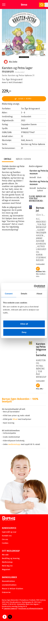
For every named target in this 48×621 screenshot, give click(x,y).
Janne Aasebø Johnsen (41, 241)
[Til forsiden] (24, 5)
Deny (24, 332)
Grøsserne (6, 592)
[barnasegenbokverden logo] (8, 518)
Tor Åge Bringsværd (12, 79)
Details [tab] (24, 294)
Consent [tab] (9, 294)
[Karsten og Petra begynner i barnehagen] (30, 344)
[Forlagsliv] (10, 618)
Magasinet (6, 569)
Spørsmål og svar (9, 532)
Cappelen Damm (29, 124)
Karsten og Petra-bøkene (20, 75)
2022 (23, 120)
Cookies (5, 543)
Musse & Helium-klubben (12, 589)
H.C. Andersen (41, 220)
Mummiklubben (8, 581)
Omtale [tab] (7, 159)
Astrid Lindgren (41, 248)
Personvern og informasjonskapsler (30, 608)
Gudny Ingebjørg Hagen (42, 233)
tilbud (15, 419)
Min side (5, 555)
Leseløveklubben (9, 585)
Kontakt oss (7, 536)
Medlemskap (7, 562)
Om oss (5, 539)
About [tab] (39, 294)
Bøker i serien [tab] (23, 159)
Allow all (24, 324)
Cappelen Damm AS (10, 608)
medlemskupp (14, 444)
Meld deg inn (7, 566)
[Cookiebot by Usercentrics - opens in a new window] (34, 286)
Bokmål (24, 128)
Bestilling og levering (11, 558)
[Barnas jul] (30, 209)
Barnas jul (40, 209)
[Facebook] (5, 618)
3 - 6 (23, 112)
